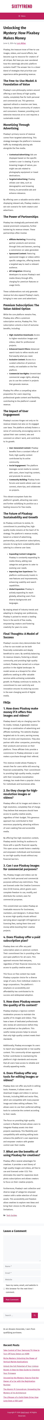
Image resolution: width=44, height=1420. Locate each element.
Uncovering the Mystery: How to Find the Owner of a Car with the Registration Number (21, 1381)
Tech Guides (11, 1215)
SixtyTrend (25, 1412)
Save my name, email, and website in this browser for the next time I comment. (22, 1288)
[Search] (34, 1315)
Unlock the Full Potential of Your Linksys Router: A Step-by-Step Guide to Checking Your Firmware (21, 1369)
